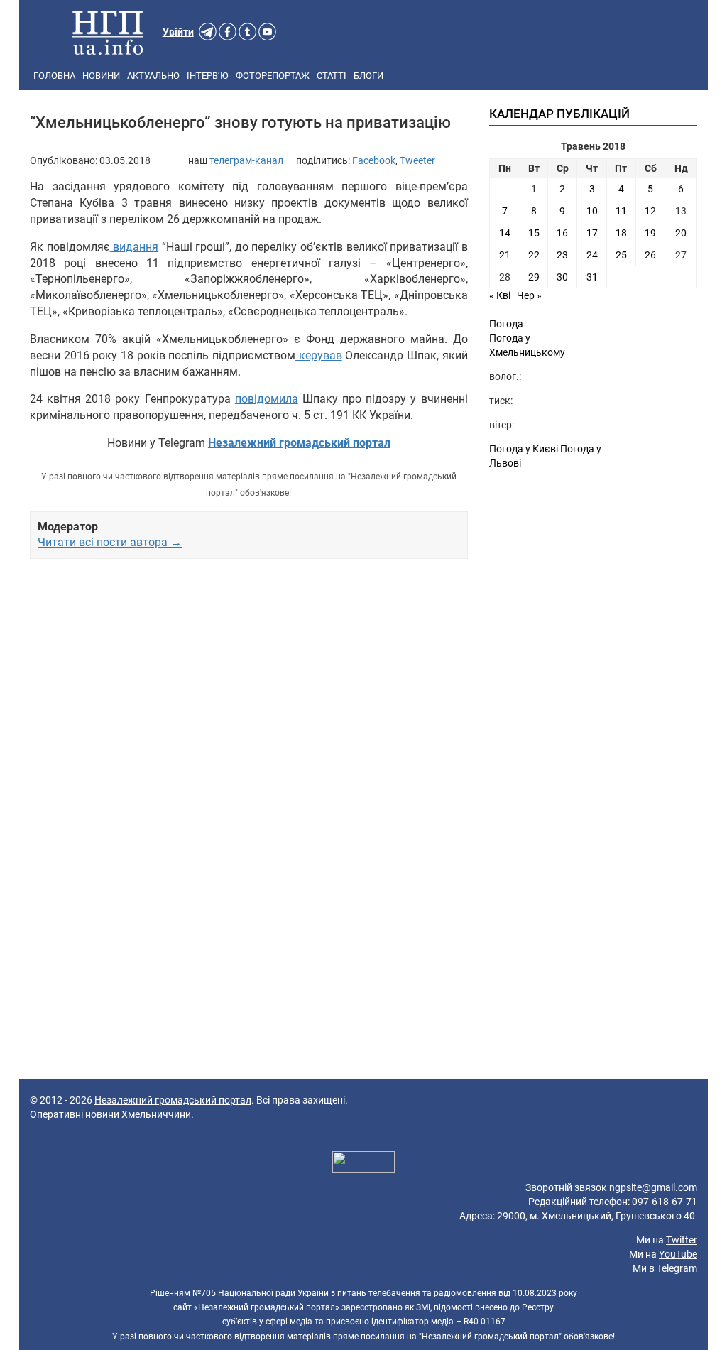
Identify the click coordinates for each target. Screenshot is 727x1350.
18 (621, 233)
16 (562, 233)
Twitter (681, 1240)
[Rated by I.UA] (363, 1164)
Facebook (373, 160)
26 (650, 255)
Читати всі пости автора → (110, 542)
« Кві (499, 295)
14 (504, 233)
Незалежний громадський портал (172, 1100)
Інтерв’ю (208, 75)
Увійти (178, 32)
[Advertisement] (248, 691)
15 (534, 233)
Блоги (368, 75)
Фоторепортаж (273, 75)
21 (504, 255)
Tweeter (417, 160)
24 (592, 255)
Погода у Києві (523, 448)
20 (681, 233)
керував (318, 355)
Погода (506, 324)
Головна (54, 75)
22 (534, 255)
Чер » (529, 295)
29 (534, 277)
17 (592, 233)
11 (621, 211)
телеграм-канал (246, 160)
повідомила (266, 398)
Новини (101, 75)
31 (592, 277)
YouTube (678, 1254)
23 (562, 255)
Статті (331, 75)
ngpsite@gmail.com (653, 1187)
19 (650, 233)
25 (621, 255)
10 (592, 211)
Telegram (677, 1268)
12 (650, 211)
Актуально (153, 75)
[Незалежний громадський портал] (107, 32)
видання (134, 247)
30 (562, 277)
